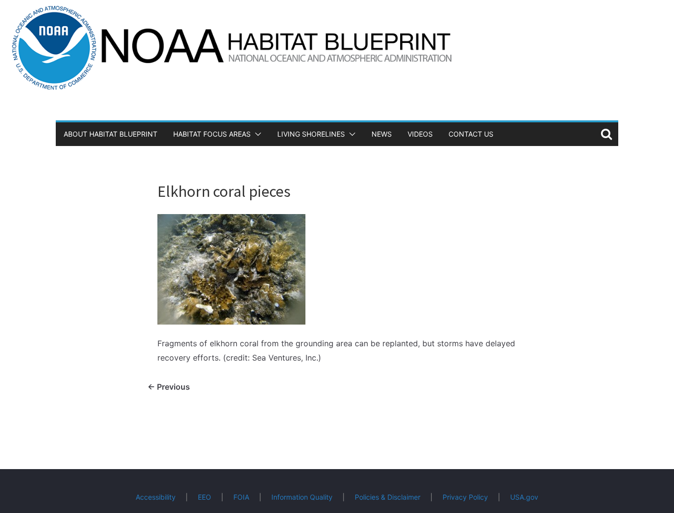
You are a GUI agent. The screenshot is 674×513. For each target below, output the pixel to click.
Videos (420, 134)
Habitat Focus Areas (212, 134)
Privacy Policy (465, 497)
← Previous (169, 387)
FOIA (241, 497)
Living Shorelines (311, 134)
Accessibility (156, 497)
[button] (256, 134)
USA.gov (524, 497)
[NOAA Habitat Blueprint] (337, 7)
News (382, 134)
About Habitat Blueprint (110, 134)
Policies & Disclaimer (387, 497)
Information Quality (302, 497)
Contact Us (471, 134)
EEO (204, 497)
